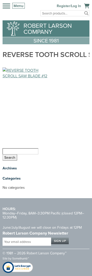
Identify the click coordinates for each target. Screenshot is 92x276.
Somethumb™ (20, 258)
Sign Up (60, 241)
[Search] (86, 13)
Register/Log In (69, 5)
